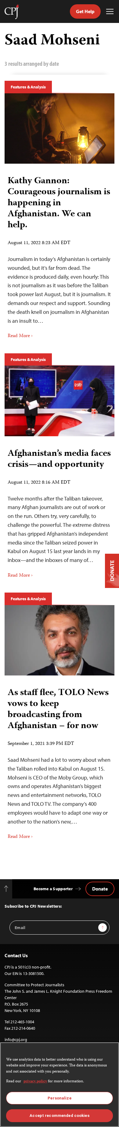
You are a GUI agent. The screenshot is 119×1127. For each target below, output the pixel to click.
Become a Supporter (53, 888)
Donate (100, 889)
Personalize (59, 1098)
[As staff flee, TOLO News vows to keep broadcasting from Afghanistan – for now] (59, 640)
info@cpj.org (16, 1039)
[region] (59, 1084)
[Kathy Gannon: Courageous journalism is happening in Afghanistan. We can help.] (59, 128)
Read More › (20, 336)
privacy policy (35, 1081)
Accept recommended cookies (59, 1115)
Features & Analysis (28, 87)
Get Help (85, 11)
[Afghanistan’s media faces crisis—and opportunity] (59, 401)
